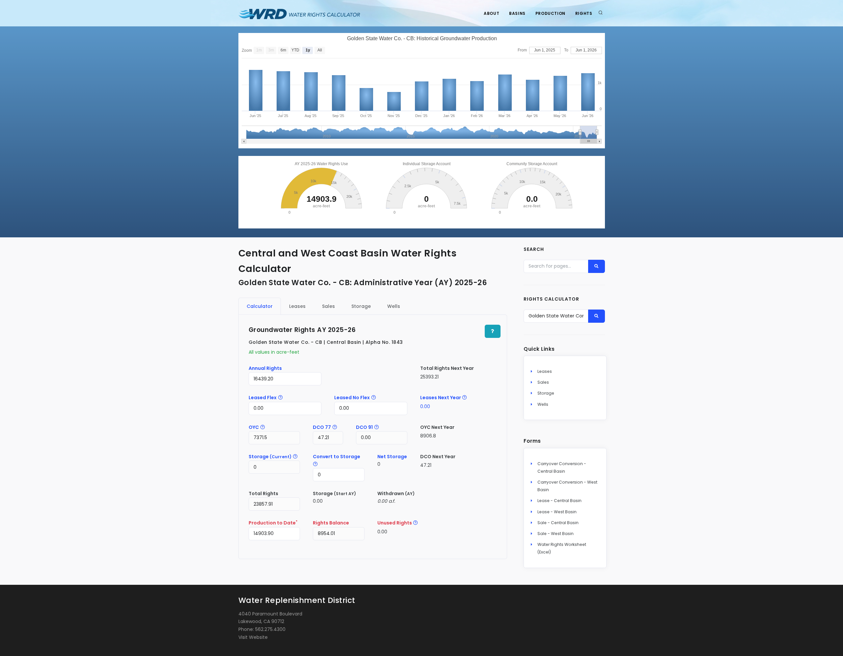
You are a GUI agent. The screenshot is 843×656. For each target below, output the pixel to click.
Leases (544, 371)
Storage (545, 393)
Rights (583, 13)
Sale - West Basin (555, 533)
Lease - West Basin (557, 512)
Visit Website (253, 637)
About (491, 13)
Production (550, 13)
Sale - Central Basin (558, 522)
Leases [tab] (297, 306)
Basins (517, 13)
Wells (542, 404)
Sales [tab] (328, 306)
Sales (543, 382)
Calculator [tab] (260, 306)
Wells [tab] (393, 306)
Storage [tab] (361, 306)
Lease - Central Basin (559, 500)
